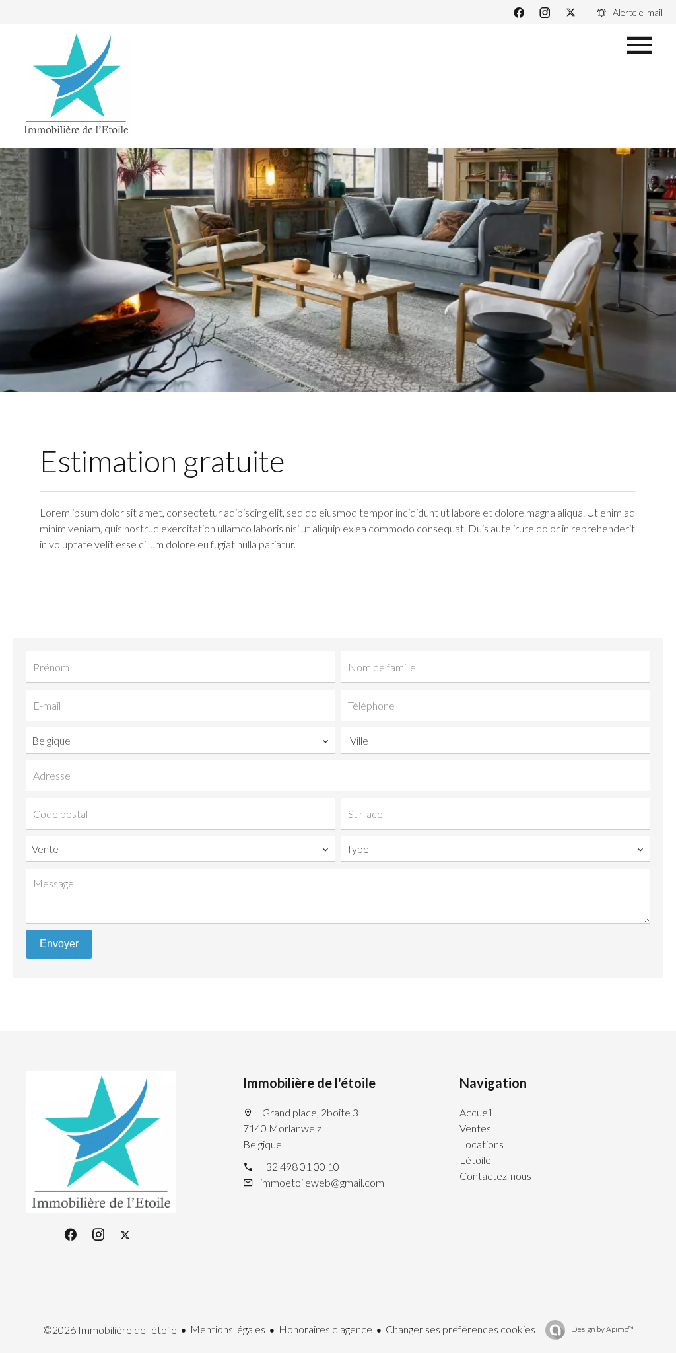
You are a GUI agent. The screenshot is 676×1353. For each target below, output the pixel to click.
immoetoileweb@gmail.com (322, 1182)
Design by (602, 1329)
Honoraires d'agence (325, 1329)
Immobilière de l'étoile (309, 1083)
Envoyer (59, 943)
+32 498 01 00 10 (299, 1166)
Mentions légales (227, 1329)
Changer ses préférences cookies (460, 1329)
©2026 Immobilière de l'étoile (110, 1329)
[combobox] (180, 740)
